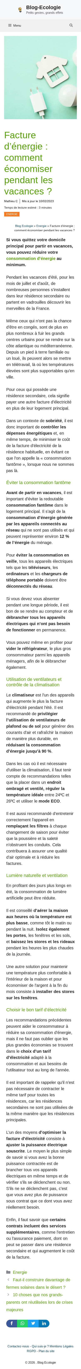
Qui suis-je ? (40, 1346)
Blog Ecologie (24, 226)
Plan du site (46, 1351)
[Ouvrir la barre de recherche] (71, 25)
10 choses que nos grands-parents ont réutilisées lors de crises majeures (39, 1302)
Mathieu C (11, 201)
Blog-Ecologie (43, 7)
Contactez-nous (18, 1346)
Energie (11, 214)
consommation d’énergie (30, 258)
